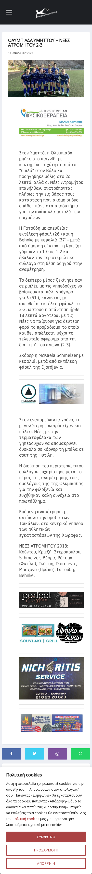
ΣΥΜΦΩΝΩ (46, 837)
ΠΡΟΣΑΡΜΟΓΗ (46, 850)
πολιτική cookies (26, 818)
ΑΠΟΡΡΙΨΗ (46, 863)
